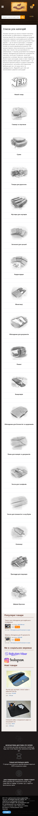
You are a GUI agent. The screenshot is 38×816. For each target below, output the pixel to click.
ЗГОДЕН (6, 812)
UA (30, 16)
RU (33, 16)
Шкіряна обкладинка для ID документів (17, 635)
